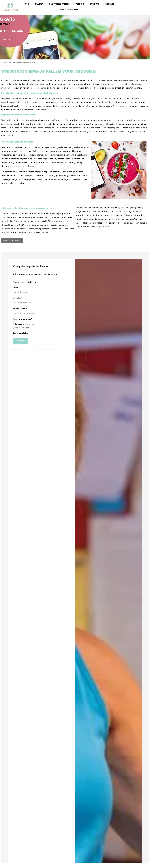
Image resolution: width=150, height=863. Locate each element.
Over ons (94, 4)
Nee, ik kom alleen (22, 328)
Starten (39, 4)
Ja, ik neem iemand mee (24, 324)
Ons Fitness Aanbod (59, 4)
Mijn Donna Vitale (69, 9)
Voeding (79, 4)
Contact (109, 4)
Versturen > (20, 340)
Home (26, 4)
